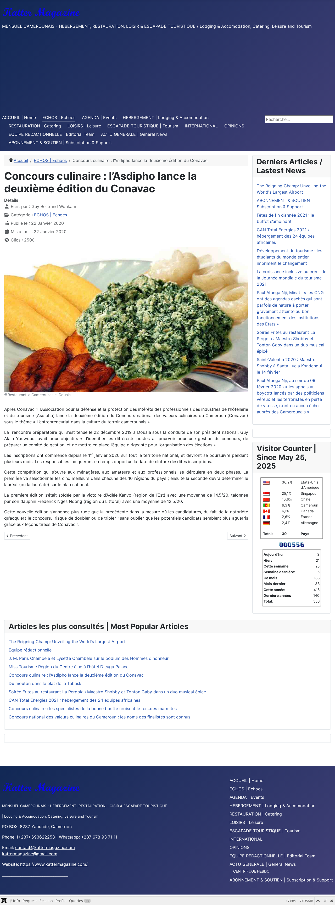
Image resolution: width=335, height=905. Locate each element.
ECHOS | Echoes (58, 117)
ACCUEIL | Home (19, 117)
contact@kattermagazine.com (45, 847)
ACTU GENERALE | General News (134, 134)
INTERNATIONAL (201, 125)
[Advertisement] (167, 72)
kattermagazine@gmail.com (29, 853)
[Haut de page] (326, 895)
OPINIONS (234, 125)
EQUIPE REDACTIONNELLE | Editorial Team (51, 134)
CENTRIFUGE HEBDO (251, 871)
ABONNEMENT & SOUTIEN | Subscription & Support (60, 142)
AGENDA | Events (99, 117)
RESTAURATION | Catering (35, 125)
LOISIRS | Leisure (84, 125)
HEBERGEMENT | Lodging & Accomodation (166, 117)
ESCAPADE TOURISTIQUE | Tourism (142, 125)
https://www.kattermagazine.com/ (54, 864)
